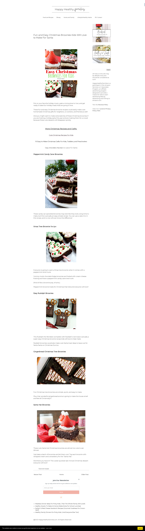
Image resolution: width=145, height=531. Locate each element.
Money (58, 17)
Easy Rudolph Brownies (43, 293)
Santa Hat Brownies (41, 405)
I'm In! (61, 492)
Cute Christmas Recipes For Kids (61, 135)
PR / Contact (98, 17)
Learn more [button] (49, 528)
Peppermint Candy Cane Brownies (48, 154)
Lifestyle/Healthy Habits (84, 17)
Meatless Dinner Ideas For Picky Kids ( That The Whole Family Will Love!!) (60, 504)
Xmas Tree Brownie (42, 227)
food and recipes (44, 468)
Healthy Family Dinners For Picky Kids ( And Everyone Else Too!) (57, 512)
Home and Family (69, 17)
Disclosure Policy (103, 104)
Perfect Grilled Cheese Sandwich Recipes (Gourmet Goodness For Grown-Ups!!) (60, 509)
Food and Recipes (48, 17)
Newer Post (38, 474)
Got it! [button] (140, 528)
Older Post (85, 474)
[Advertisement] (60, 27)
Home (61, 474)
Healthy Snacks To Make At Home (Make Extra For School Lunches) (58, 506)
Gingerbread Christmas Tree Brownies (49, 352)
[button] (61, 480)
